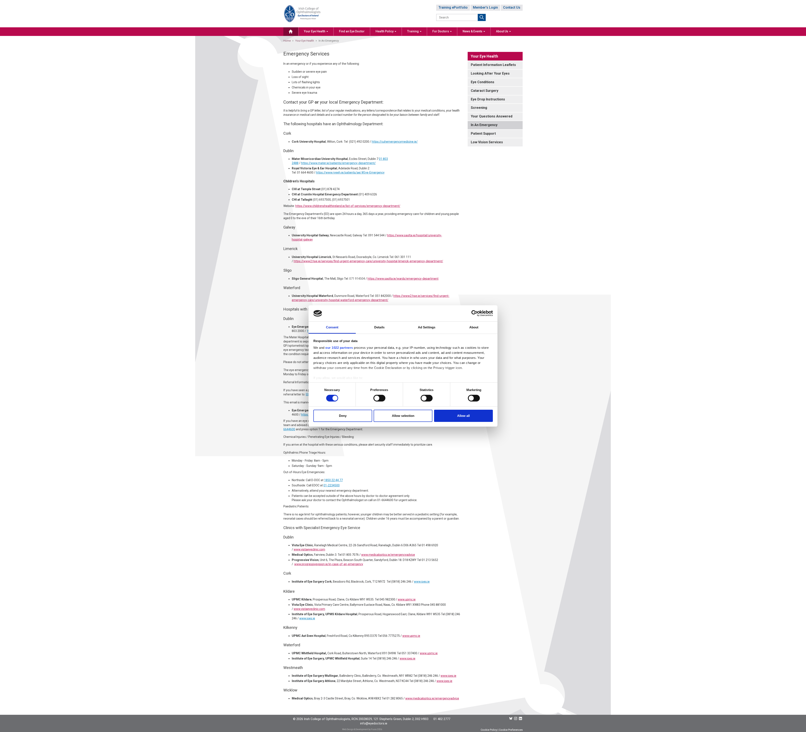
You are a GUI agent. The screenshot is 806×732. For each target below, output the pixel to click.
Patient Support (483, 134)
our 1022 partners (339, 347)
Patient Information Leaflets (493, 65)
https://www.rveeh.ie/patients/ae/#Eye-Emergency (350, 172)
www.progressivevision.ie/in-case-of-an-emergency (328, 564)
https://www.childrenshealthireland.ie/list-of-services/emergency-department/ (347, 206)
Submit (482, 17)
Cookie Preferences (511, 729)
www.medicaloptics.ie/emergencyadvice (388, 554)
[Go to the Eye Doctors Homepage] (290, 31)
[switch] (379, 398)
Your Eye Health (315, 31)
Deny (343, 415)
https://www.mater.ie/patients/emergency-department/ (338, 163)
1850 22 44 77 (333, 480)
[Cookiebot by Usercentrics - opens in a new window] (474, 313)
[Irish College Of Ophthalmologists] (302, 13)
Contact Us (511, 7)
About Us (502, 31)
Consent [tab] (332, 327)
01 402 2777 (441, 719)
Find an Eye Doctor (352, 31)
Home (287, 40)
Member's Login (485, 7)
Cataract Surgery (484, 91)
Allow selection (403, 415)
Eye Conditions (482, 82)
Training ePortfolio (453, 7)
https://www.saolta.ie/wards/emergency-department (403, 278)
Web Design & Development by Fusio (359, 729)
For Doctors (441, 31)
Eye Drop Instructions (488, 99)
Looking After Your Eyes (490, 73)
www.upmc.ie (407, 599)
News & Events (473, 31)
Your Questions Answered (491, 116)
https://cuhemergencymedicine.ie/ (395, 141)
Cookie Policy (489, 729)
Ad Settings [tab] (426, 327)
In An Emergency (484, 125)
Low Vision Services (487, 142)
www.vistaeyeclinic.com (309, 549)
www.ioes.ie (422, 581)
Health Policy (385, 31)
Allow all (463, 415)
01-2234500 (331, 485)
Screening (479, 108)
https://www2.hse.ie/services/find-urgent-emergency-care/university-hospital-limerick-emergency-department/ (368, 261)
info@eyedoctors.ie (373, 723)
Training (413, 31)
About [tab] (474, 327)
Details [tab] (379, 327)
